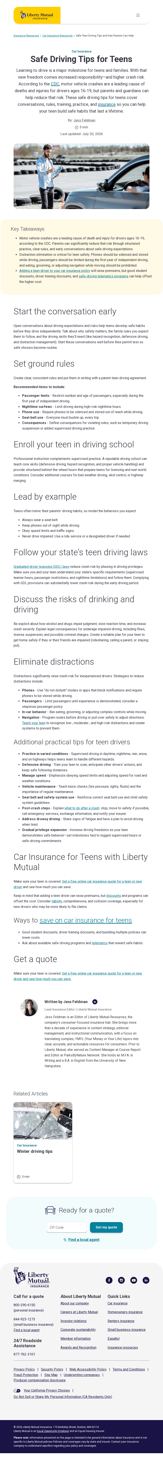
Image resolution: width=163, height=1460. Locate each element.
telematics (100, 943)
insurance (107, 104)
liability (57, 901)
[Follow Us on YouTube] (133, 1280)
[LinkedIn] (94, 1001)
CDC (55, 83)
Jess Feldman (84, 120)
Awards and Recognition (78, 1348)
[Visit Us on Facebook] (109, 1280)
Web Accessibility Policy (88, 1369)
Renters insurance (121, 1321)
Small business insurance (127, 1330)
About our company (74, 1303)
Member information (75, 1339)
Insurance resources (123, 1348)
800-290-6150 (24, 1305)
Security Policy (52, 1369)
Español (113, 1339)
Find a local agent (84, 1239)
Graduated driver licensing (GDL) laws (41, 567)
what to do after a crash (82, 808)
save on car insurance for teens (85, 920)
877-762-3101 (24, 1354)
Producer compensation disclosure (40, 1380)
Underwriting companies (82, 1375)
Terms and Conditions (129, 1369)
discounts (113, 896)
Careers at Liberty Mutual (79, 1312)
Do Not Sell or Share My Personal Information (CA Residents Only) (63, 1397)
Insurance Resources (26, 35)
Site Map (51, 1375)
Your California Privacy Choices (47, 1390)
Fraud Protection (26, 1375)
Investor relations (73, 1321)
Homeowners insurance (125, 1312)
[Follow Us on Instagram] (121, 1280)
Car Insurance (81, 51)
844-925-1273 (24, 1319)
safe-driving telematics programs (103, 276)
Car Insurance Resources (57, 35)
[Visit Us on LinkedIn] (146, 1280)
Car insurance (118, 1303)
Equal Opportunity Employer (53, 1431)
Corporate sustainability (78, 1330)
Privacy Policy (24, 1369)
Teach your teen (33, 723)
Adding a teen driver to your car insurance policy (54, 271)
